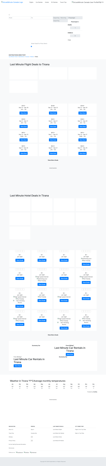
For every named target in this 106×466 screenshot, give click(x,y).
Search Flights (90, 29)
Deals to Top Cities (79, 433)
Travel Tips (63, 2)
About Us (11, 429)
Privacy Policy (12, 440)
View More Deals (53, 160)
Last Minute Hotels (57, 436)
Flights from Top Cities (80, 429)
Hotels (47, 2)
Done (79, 40)
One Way (12, 15)
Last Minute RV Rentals (58, 440)
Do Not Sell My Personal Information (17, 444)
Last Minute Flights (57, 429)
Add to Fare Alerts (37, 46)
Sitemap (11, 436)
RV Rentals (54, 2)
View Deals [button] (19, 260)
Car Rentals (39, 2)
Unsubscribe (34, 433)
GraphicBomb (52, 461)
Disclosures (11, 448)
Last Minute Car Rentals (58, 433)
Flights (31, 2)
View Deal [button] (23, 113)
